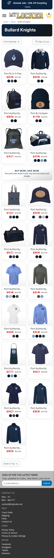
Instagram (6, 547)
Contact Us (7, 521)
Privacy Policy (8, 529)
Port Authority (12, 41)
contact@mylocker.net (12, 504)
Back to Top (11, 463)
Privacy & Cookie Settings (13, 536)
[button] (4, 15)
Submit (46, 483)
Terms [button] (27, 7)
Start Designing (13, 65)
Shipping (5, 515)
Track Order (7, 512)
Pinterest (6, 553)
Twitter (5, 550)
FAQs (4, 518)
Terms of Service (9, 532)
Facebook (6, 544)
